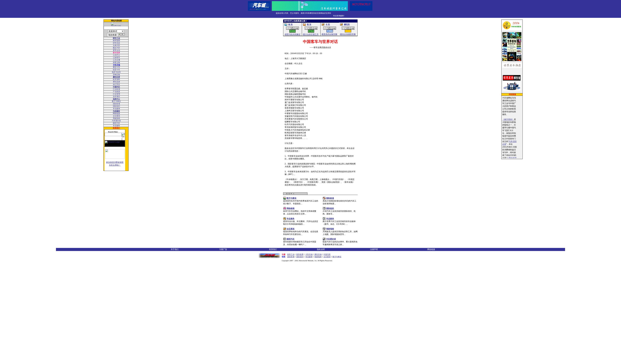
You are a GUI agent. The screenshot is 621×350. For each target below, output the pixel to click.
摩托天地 (317, 254)
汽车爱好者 (116, 121)
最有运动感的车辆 (348, 34)
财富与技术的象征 (292, 34)
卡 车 (328, 24)
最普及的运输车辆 (329, 34)
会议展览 (116, 116)
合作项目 (116, 96)
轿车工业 (290, 254)
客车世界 (299, 254)
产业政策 (116, 92)
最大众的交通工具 (311, 34)
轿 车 (290, 24)
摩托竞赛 (116, 82)
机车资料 (116, 79)
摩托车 (347, 24)
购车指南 (116, 40)
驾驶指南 (116, 118)
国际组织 (116, 106)
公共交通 (116, 60)
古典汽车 (116, 45)
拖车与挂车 (116, 72)
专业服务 (116, 126)
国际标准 (116, 104)
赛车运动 (116, 50)
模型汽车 (116, 123)
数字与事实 (116, 101)
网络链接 (116, 113)
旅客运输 (116, 62)
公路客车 (116, 57)
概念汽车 (116, 48)
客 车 (309, 24)
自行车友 (116, 84)
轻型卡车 (116, 70)
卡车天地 (308, 254)
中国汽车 (327, 254)
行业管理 (116, 94)
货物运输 (116, 75)
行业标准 (116, 89)
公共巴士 (116, 55)
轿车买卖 (116, 43)
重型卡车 (116, 67)
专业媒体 (116, 109)
